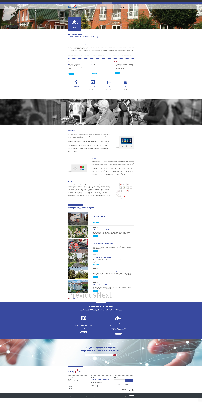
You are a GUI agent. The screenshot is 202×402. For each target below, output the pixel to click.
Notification (130, 7)
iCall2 (115, 7)
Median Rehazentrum (105, 271)
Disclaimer (81, 396)
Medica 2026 (94, 382)
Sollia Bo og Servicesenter (104, 229)
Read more (71, 73)
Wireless (122, 7)
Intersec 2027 (94, 386)
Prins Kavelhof (102, 257)
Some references (83, 332)
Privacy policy (86, 396)
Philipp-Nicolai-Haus (101, 284)
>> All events (93, 389)
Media (123, 2)
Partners (131, 2)
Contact (114, 2)
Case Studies (127, 2)
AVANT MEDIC (99, 216)
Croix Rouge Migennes (103, 243)
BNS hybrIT (99, 396)
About (117, 2)
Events (120, 2)
